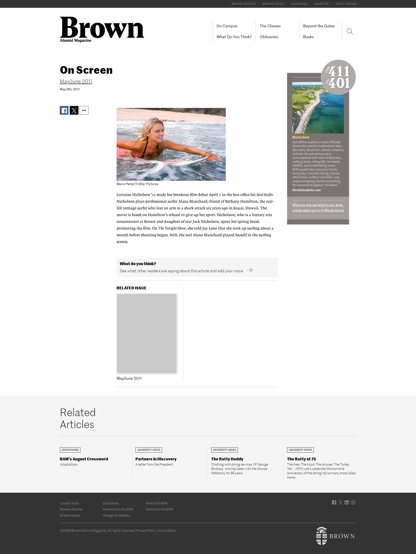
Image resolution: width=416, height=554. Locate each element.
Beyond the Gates (319, 25)
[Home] (104, 29)
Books (308, 36)
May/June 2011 (76, 81)
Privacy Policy (145, 530)
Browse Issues (273, 3)
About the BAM (346, 3)
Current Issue (69, 503)
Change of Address (116, 515)
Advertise (322, 3)
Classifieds (299, 3)
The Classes (270, 25)
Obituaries (269, 36)
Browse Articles (244, 3)
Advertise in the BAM (118, 509)
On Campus (226, 25)
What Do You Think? (234, 36)
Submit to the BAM (159, 509)
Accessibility (166, 530)
